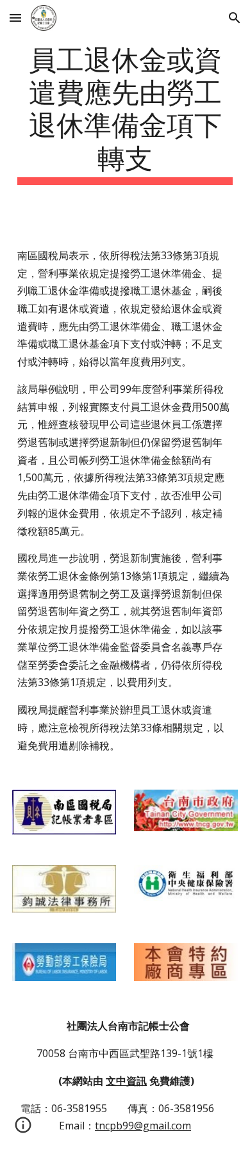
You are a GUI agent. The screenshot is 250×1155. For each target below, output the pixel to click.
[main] (125, 113)
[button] (15, 17)
